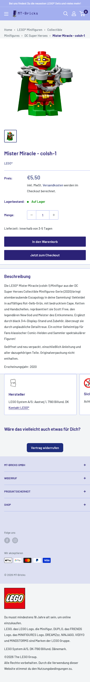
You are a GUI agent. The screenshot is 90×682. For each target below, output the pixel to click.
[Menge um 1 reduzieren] (31, 215)
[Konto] (74, 13)
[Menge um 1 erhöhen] (53, 215)
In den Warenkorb (45, 242)
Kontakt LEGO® (19, 407)
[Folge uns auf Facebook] (7, 540)
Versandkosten (53, 185)
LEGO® (8, 163)
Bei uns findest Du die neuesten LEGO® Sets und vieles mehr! (45, 3)
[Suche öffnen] (65, 13)
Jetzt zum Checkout (45, 255)
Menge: (9, 215)
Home (8, 30)
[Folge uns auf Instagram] (15, 540)
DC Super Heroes (36, 35)
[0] (82, 13)
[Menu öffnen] (6, 14)
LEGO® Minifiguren (29, 30)
